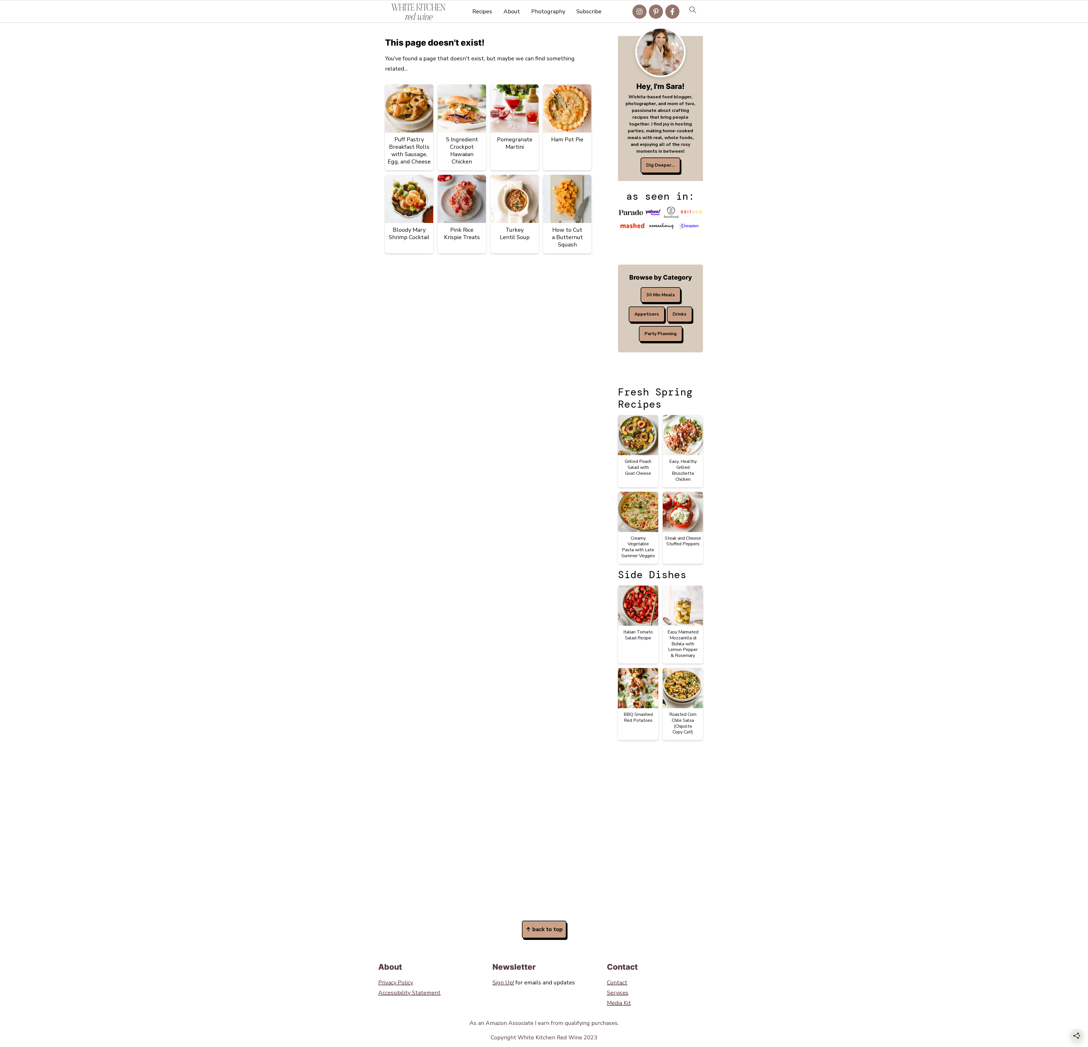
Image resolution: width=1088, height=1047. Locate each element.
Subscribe (589, 11)
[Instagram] (639, 12)
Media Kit (619, 1003)
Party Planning (661, 334)
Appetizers (646, 314)
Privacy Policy (395, 982)
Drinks (680, 314)
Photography (548, 11)
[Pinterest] (656, 12)
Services (617, 993)
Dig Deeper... (660, 165)
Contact (617, 982)
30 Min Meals (660, 295)
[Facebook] (672, 12)
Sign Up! (503, 982)
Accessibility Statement (409, 993)
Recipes (482, 11)
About (511, 11)
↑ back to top (544, 929)
